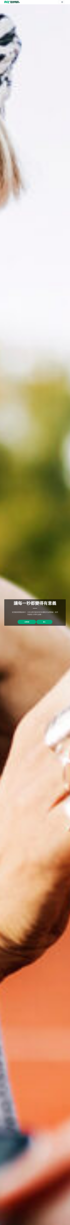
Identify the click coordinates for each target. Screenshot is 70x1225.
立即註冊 (26, 622)
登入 (44, 622)
